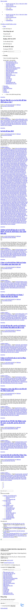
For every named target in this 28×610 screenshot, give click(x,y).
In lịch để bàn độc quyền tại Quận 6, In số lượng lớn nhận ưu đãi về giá (13, 326)
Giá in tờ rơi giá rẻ (10, 71)
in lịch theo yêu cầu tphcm (19, 176)
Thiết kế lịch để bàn (20, 216)
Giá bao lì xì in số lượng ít (11, 69)
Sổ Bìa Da (8, 76)
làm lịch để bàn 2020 (5, 193)
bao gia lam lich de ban (19, 150)
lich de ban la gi (15, 198)
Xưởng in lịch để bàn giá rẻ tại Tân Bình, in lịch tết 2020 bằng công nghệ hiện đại (13, 231)
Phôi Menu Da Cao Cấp (11, 83)
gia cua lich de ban (18, 160)
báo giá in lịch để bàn (22, 149)
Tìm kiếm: (5, 51)
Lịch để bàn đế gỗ (7, 208)
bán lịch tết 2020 (4, 149)
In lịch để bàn (9, 78)
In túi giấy (8, 77)
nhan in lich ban (13, 214)
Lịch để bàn (8, 503)
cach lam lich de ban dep (9, 155)
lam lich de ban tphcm (14, 192)
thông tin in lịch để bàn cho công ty (8, 218)
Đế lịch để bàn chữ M (5, 221)
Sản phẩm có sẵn (7, 500)
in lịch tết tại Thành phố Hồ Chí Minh (14, 442)
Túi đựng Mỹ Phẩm (10, 517)
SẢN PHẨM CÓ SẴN (8, 505)
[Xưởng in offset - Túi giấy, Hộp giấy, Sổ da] (8, 24)
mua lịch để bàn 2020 (5, 214)
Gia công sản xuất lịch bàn (17, 159)
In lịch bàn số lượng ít (20, 169)
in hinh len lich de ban (15, 166)
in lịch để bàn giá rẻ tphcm (20, 182)
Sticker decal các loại (10, 497)
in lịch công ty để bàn (8, 171)
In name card (9, 80)
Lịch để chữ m (19, 209)
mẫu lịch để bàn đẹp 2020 (10, 213)
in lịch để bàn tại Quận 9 (15, 282)
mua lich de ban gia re (21, 213)
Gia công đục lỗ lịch (9, 160)
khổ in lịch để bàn (22, 186)
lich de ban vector (16, 200)
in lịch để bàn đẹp (14, 186)
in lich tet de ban (9, 176)
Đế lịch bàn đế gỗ (12, 220)
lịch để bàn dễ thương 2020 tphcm (14, 205)
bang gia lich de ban (12, 149)
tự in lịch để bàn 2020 (21, 218)
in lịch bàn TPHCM (14, 170)
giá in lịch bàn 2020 (7, 161)
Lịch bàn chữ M (20, 194)
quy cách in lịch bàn (16, 215)
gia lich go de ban (13, 163)
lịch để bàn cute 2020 (15, 204)
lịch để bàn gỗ (6, 207)
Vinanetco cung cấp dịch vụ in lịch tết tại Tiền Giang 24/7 (14, 389)
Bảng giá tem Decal (10, 65)
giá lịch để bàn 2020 (19, 119)
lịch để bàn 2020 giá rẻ (15, 203)
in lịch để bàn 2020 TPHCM (15, 180)
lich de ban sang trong (7, 200)
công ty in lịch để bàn (19, 156)
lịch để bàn (14, 202)
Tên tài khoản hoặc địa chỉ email (8, 599)
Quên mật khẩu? (4, 608)
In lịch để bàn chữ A (8, 181)
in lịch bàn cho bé (19, 167)
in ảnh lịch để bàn (6, 166)
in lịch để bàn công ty (17, 181)
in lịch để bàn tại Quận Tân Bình (17, 250)
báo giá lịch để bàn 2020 (12, 152)
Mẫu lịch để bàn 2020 (6, 124)
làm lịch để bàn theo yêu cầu (16, 347)
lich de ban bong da (20, 196)
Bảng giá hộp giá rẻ (10, 70)
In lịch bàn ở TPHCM (10, 169)
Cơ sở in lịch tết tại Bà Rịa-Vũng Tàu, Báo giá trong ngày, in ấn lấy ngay (14, 456)
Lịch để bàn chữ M (6, 204)
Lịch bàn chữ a (20, 121)
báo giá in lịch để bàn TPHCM (7, 150)
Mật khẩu (3, 603)
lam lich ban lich (9, 410)
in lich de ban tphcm (8, 175)
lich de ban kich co (7, 198)
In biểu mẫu (8, 81)
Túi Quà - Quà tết (10, 514)
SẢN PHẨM (6, 87)
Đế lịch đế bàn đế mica (15, 221)
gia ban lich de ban (10, 158)
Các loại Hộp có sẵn (10, 508)
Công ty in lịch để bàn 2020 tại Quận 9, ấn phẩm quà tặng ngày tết (13, 263)
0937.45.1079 (10, 560)
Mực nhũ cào (9, 510)
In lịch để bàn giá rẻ (10, 182)
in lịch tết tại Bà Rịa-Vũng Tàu (20, 475)
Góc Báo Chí (6, 92)
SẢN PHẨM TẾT (7, 519)
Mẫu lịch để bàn (8, 211)
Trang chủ (5, 86)
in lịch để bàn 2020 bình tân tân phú (14, 178)
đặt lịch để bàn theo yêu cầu (16, 287)
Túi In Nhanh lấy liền (10, 82)
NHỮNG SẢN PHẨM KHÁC (10, 495)
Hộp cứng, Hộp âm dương (11, 72)
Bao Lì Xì (8, 501)
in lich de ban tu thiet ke (18, 175)
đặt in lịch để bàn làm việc (15, 219)
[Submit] (1, 492)
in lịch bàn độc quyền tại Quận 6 (8, 346)
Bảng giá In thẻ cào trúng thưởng (13, 67)
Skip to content (4, 1)
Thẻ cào (7, 498)
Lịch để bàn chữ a (10, 122)
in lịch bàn (23, 166)
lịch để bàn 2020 (20, 202)
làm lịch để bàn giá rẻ (14, 193)
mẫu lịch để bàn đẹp (7, 255)
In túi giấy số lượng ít (10, 64)
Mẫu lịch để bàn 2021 (16, 124)
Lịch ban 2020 (7, 121)
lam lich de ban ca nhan (11, 188)
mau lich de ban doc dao (13, 210)
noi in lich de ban (8, 215)
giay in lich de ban (8, 165)
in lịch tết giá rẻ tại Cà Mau (15, 378)
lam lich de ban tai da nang (13, 191)
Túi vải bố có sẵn (9, 515)
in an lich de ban (15, 165)
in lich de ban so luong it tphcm (8, 174)
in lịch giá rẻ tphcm (14, 120)
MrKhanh (18, 104)
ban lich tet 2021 (18, 474)
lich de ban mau (22, 198)
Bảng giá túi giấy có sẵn (11, 61)
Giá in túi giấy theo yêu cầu (12, 62)
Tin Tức (5, 90)
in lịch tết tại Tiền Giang (14, 409)
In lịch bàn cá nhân (11, 167)
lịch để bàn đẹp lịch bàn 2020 (9, 209)
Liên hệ (5, 89)
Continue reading (5, 118)
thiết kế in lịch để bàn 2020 (10, 216)
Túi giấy (8, 504)
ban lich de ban (18, 376)
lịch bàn (8, 194)
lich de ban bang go (11, 196)
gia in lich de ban (15, 161)
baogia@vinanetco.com (9, 562)
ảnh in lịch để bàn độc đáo (21, 148)
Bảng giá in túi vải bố (10, 66)
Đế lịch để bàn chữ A (21, 220)
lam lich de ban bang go (11, 187)
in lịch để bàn (9, 177)
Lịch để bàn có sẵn (10, 509)
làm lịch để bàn (22, 192)
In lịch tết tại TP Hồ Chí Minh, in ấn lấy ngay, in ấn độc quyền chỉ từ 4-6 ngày (13, 422)
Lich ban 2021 (14, 121)
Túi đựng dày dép (10, 516)
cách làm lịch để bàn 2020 (8, 156)
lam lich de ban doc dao (6, 189)
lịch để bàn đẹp (17, 122)
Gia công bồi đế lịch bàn (19, 158)
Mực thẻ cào (8, 511)
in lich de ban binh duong (19, 171)
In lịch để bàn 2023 (7, 131)
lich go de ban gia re (6, 202)
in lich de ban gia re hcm (14, 172)
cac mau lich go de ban (20, 153)
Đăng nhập (13, 605)
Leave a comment (8, 125)
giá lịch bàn (22, 161)
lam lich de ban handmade (16, 189)
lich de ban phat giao (15, 199)
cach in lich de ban (12, 154)
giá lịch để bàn (7, 164)
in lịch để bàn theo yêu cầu (14, 185)
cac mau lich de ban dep (9, 153)
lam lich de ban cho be (21, 188)
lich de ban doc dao (12, 197)
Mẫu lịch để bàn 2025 (10, 75)
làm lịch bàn (3, 187)
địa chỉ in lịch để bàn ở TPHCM (14, 222)
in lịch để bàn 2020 (17, 177)
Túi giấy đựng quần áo (11, 512)
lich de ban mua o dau (5, 199)
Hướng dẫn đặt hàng (7, 88)
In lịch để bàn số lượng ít (16, 183)
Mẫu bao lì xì (9, 73)
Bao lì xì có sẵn (9, 506)
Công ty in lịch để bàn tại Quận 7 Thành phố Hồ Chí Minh (12, 295)
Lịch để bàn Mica (14, 207)
